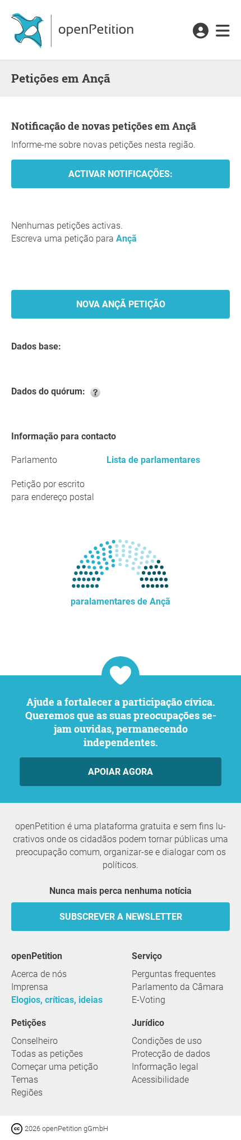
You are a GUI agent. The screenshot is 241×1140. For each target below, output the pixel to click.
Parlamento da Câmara (178, 987)
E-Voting (148, 999)
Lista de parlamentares (153, 460)
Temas (24, 1079)
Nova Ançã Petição (120, 304)
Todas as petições (47, 1053)
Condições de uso (167, 1040)
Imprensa (29, 987)
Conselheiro (34, 1040)
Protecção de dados (171, 1053)
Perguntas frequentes (174, 974)
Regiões (27, 1092)
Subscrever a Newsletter (120, 916)
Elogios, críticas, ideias (57, 999)
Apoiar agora (120, 771)
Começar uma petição (54, 1066)
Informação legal (165, 1066)
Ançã (126, 238)
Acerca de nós (39, 974)
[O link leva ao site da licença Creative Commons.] (18, 1128)
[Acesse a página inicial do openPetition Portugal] (73, 30)
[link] (223, 31)
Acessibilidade (160, 1079)
